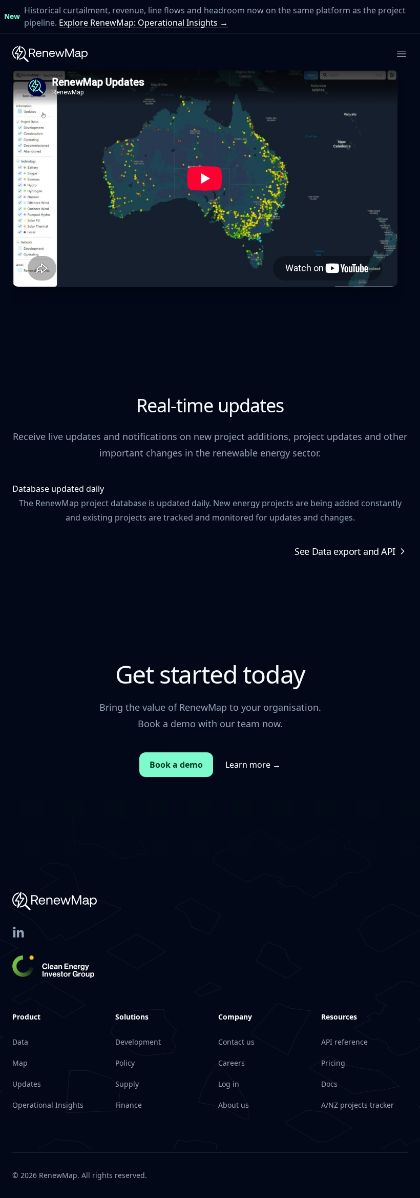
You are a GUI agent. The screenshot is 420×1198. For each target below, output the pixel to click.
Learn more (253, 764)
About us (233, 1105)
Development (138, 1042)
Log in (228, 1084)
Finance (128, 1105)
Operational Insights (47, 1105)
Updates (26, 1084)
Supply (127, 1084)
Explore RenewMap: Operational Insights (143, 22)
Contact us (236, 1042)
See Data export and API (345, 551)
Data (20, 1042)
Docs (329, 1084)
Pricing (333, 1063)
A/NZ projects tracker (357, 1105)
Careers (231, 1063)
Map (20, 1063)
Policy (125, 1063)
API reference (344, 1042)
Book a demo (176, 764)
